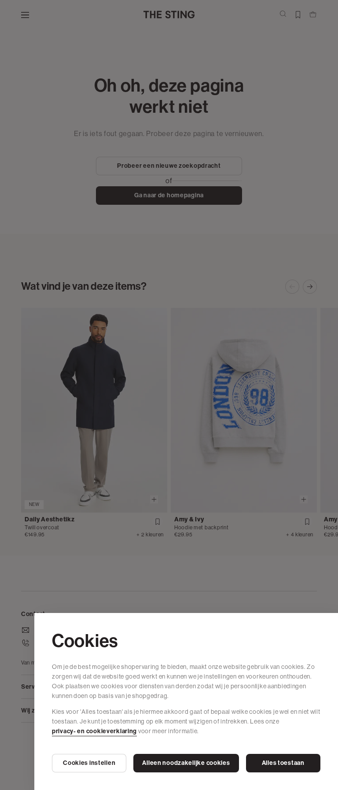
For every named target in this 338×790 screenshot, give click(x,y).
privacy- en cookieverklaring (94, 731)
